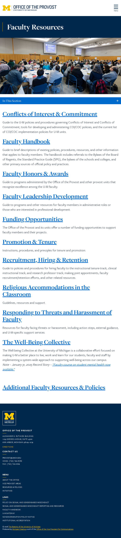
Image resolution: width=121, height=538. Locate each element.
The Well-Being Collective (36, 342)
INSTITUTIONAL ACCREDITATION (16, 520)
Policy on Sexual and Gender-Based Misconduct (26, 502)
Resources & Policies (12, 487)
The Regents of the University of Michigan (24, 526)
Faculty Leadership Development (45, 196)
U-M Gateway (9, 513)
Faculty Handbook (26, 141)
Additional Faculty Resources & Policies (54, 387)
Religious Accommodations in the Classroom (46, 290)
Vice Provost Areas (12, 483)
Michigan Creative (19, 529)
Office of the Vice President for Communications (54, 529)
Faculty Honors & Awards (35, 174)
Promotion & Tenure (30, 242)
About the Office (11, 480)
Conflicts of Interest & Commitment (50, 114)
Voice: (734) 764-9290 (12, 461)
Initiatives (7, 490)
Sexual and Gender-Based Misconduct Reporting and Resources (33, 506)
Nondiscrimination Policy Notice (19, 516)
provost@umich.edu (12, 457)
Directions (8, 447)
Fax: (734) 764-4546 (11, 464)
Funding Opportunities (33, 219)
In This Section (12, 101)
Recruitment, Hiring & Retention (45, 260)
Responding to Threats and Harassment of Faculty (57, 315)
